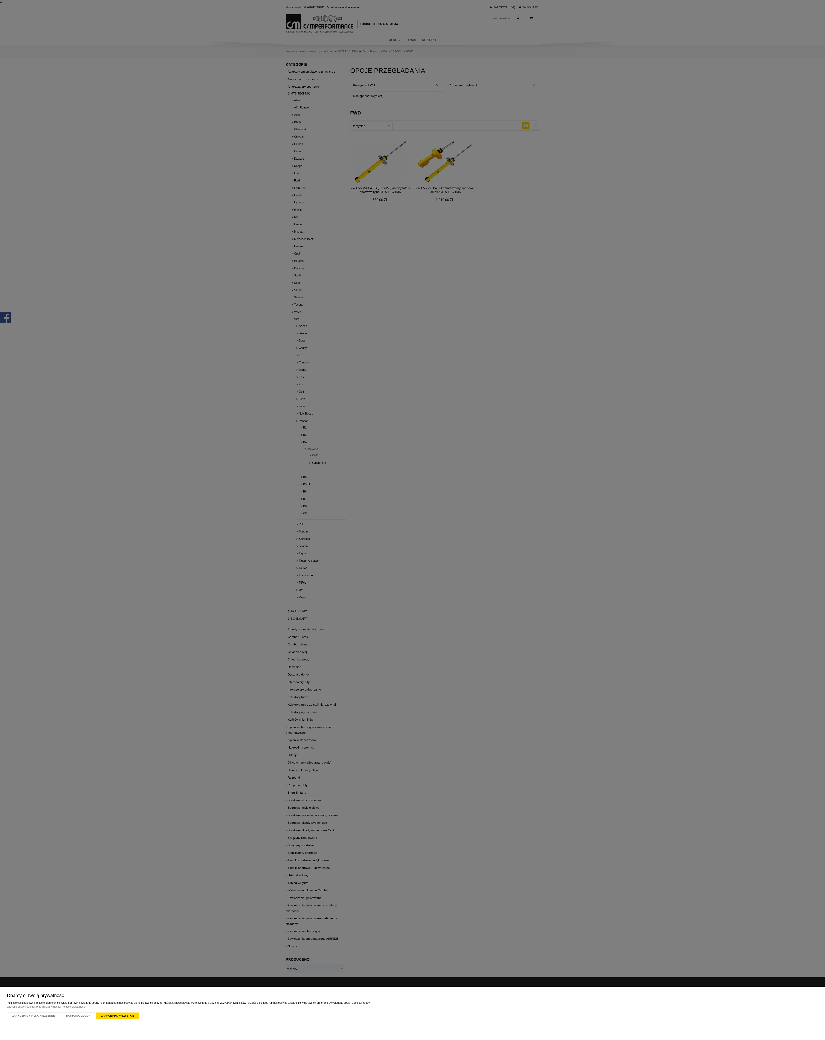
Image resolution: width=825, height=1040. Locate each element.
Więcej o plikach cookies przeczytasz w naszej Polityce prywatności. (46, 1006)
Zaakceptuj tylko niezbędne (33, 1015)
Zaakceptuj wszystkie (117, 1015)
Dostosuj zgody (78, 1015)
